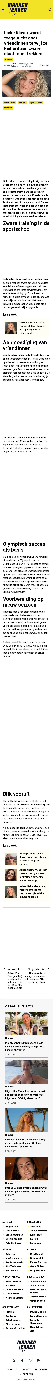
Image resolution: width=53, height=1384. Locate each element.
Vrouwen (8, 108)
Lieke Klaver (9, 102)
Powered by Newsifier (26, 1380)
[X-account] (14, 1360)
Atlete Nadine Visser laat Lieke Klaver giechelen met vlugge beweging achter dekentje (33, 875)
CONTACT (11, 1370)
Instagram (44, 65)
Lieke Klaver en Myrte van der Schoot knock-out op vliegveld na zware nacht (32, 328)
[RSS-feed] (39, 1360)
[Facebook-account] (22, 1360)
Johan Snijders (14, 65)
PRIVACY (25, 1370)
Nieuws (8, 60)
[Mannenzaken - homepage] (17, 9)
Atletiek (22, 102)
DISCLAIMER (40, 1370)
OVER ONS (28, 1374)
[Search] (50, 9)
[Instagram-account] (30, 1360)
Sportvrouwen (36, 102)
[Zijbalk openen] (3, 9)
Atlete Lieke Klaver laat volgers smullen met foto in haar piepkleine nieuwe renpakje (32, 891)
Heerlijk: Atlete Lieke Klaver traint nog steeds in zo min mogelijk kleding (33, 859)
